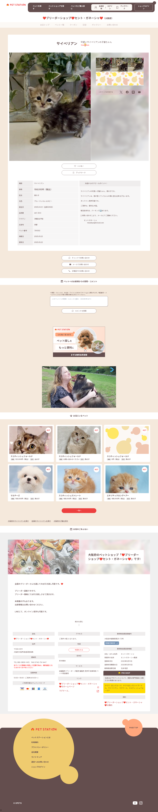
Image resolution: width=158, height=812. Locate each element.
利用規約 (34, 742)
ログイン (109, 7)
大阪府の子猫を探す (61, 521)
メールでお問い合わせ (81, 264)
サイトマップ (36, 757)
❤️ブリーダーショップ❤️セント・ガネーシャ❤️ (78, 18)
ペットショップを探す (56, 7)
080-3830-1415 (23, 662)
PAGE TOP (133, 728)
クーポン (73, 25)
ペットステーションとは (40, 737)
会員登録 (101, 7)
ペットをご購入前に (78, 7)
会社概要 (34, 752)
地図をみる (79, 650)
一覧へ (79, 510)
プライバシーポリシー (40, 747)
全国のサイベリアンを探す (41, 521)
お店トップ (44, 25)
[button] (1, 810)
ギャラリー (96, 25)
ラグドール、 (64, 691)
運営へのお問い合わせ (40, 762)
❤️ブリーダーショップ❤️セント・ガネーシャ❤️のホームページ (78, 685)
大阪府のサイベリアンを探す (18, 521)
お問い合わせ (112, 25)
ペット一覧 (59, 25)
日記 (84, 25)
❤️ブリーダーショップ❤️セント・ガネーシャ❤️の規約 (123, 703)
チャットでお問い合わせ (81, 258)
